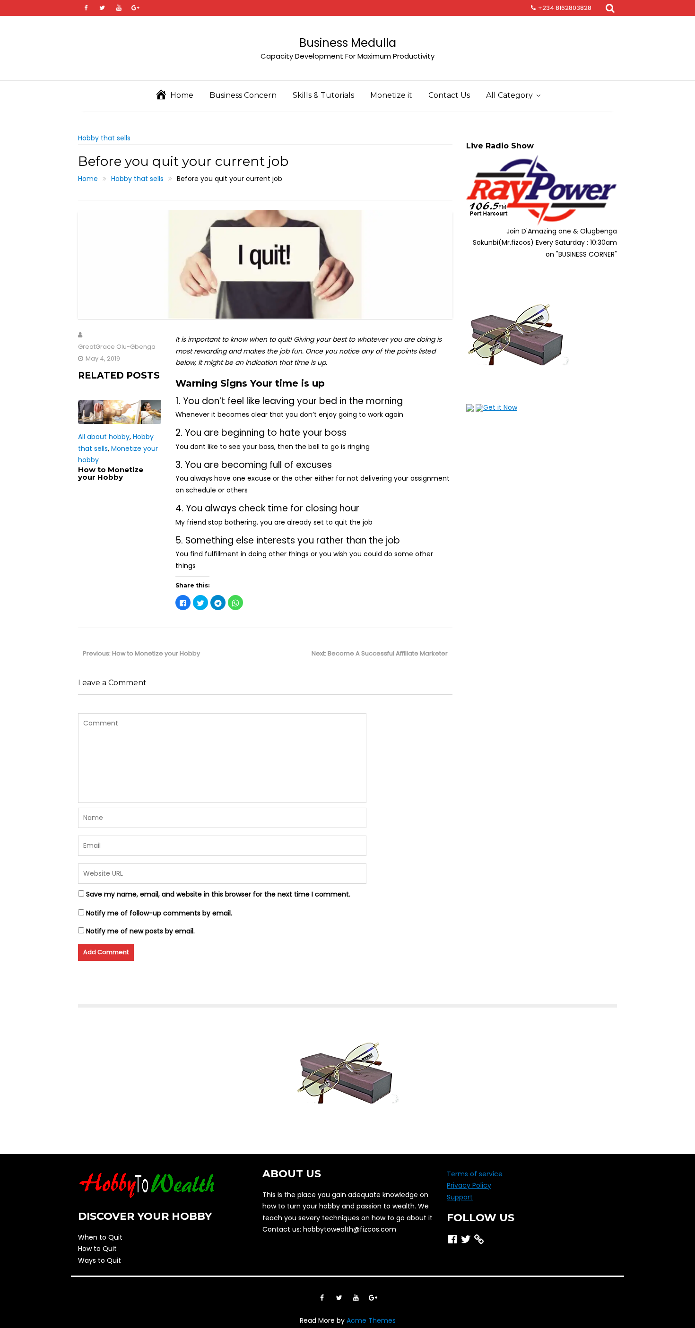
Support (460, 1197)
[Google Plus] (135, 8)
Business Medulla (347, 43)
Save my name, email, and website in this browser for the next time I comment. (218, 894)
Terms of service (475, 1174)
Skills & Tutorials (323, 95)
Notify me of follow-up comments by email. (159, 913)
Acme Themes (371, 1320)
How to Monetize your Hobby (110, 473)
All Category (509, 95)
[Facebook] (85, 8)
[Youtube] (118, 8)
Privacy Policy (469, 1185)
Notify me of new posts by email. (140, 931)
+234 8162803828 (564, 7)
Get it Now (500, 407)
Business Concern (243, 95)
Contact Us (449, 95)
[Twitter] (102, 8)
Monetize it (391, 95)
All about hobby (104, 436)
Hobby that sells (104, 138)
